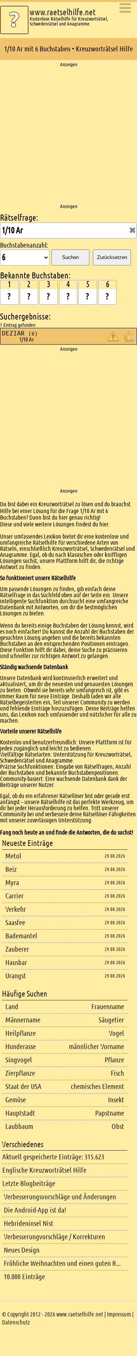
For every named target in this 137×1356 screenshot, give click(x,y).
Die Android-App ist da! (35, 1210)
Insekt (116, 1100)
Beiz (11, 869)
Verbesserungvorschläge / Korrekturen (54, 1237)
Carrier (14, 896)
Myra (12, 882)
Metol (13, 856)
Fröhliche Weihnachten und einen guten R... (62, 1263)
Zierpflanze (20, 1073)
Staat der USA (23, 1086)
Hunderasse (20, 1046)
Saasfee (15, 922)
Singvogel (18, 1060)
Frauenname (107, 1006)
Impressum (119, 1314)
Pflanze (114, 1060)
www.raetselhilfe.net (63, 12)
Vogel (116, 1033)
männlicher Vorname (96, 1046)
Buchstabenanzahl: (24, 245)
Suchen (70, 257)
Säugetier (111, 1020)
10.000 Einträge (24, 1276)
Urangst (15, 976)
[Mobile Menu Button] (125, 8)
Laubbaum (19, 1126)
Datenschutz (16, 1322)
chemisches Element (97, 1086)
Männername (22, 1020)
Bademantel (21, 936)
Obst (118, 1126)
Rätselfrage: (19, 217)
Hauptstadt (20, 1113)
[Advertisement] (68, 135)
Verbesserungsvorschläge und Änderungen (60, 1197)
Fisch (117, 1073)
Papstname (109, 1113)
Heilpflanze (20, 1033)
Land (11, 1006)
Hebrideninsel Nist (28, 1223)
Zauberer (17, 949)
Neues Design (22, 1250)
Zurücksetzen (112, 257)
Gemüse (15, 1100)
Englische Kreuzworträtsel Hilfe (44, 1170)
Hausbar (16, 962)
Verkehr (15, 909)
